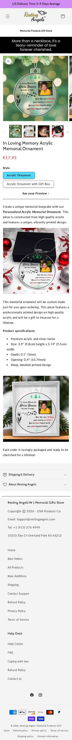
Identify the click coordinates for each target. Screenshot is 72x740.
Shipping (13, 584)
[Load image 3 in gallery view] (44, 131)
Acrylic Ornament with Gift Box (28, 184)
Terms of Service (18, 619)
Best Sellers (15, 558)
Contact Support (18, 593)
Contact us (15, 678)
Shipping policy (25, 736)
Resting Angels (28, 725)
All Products (15, 567)
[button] (7, 16)
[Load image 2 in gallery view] (29, 131)
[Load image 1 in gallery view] (15, 131)
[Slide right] (68, 132)
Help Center (15, 643)
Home (11, 550)
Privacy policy (39, 730)
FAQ (10, 652)
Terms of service (59, 730)
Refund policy (20, 730)
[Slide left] (4, 132)
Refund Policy (17, 602)
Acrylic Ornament (19, 175)
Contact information (47, 736)
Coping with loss (18, 661)
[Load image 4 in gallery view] (58, 131)
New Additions (17, 576)
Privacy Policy (16, 611)
